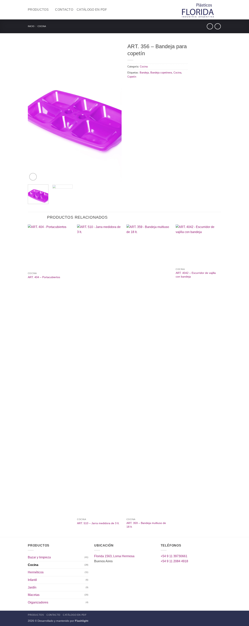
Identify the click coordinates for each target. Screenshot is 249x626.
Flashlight (81, 620)
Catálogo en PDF (92, 9)
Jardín (32, 587)
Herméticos (36, 572)
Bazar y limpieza (39, 557)
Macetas (33, 594)
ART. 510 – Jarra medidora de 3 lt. (98, 523)
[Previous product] (218, 26)
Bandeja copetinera (161, 72)
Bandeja (144, 72)
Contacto (64, 9)
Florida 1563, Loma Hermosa (114, 556)
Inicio (31, 26)
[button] (33, 177)
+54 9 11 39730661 (174, 556)
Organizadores (38, 602)
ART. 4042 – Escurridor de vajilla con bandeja (196, 274)
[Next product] (210, 26)
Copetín (131, 76)
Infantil (32, 579)
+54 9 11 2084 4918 (174, 561)
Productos (38, 9)
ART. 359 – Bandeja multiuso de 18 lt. (146, 524)
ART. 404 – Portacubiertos (44, 277)
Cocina (42, 26)
